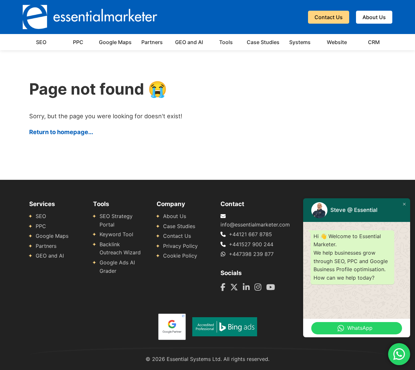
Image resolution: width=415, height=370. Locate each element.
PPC (78, 42)
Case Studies (263, 42)
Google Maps (115, 42)
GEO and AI (189, 42)
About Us (374, 17)
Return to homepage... (61, 131)
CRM (374, 42)
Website (337, 42)
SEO (41, 42)
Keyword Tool (116, 234)
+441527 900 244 (251, 244)
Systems (300, 42)
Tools (226, 42)
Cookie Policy (180, 255)
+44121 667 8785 (250, 234)
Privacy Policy (180, 246)
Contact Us (328, 17)
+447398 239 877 (251, 254)
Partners (152, 42)
